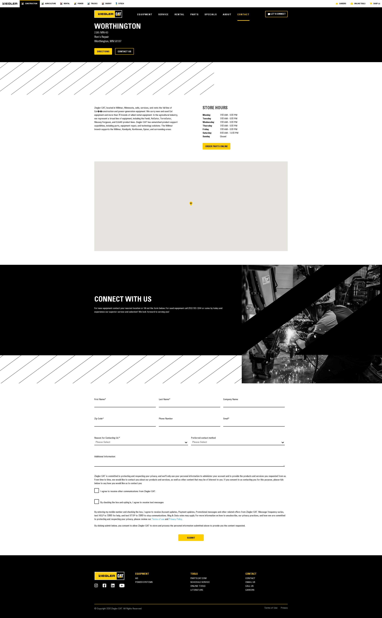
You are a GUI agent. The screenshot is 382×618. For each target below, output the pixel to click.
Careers (249, 590)
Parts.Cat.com (198, 578)
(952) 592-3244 (194, 308)
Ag (136, 578)
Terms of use (158, 519)
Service (163, 15)
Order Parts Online (216, 146)
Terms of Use (270, 608)
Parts (194, 15)
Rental (179, 15)
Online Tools (197, 586)
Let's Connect (278, 14)
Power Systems (144, 582)
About (227, 15)
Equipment (144, 15)
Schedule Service (200, 582)
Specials (211, 15)
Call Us (249, 586)
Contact (243, 15)
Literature (196, 590)
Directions (103, 51)
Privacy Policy (175, 519)
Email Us (250, 582)
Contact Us (124, 51)
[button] (191, 203)
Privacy (284, 608)
